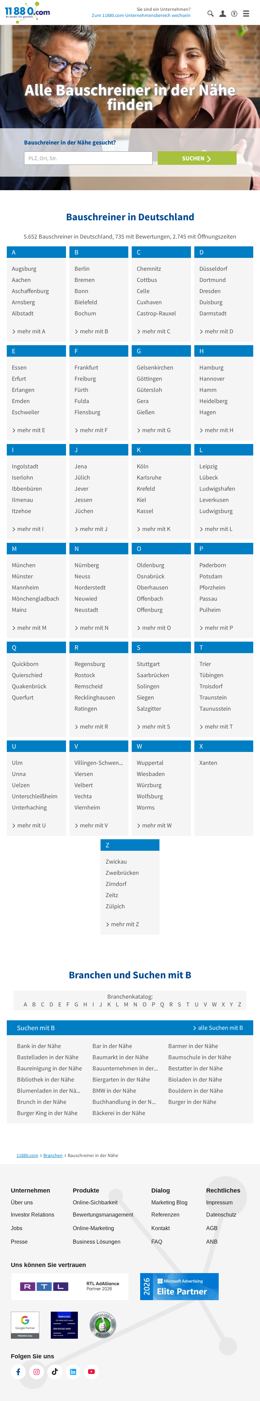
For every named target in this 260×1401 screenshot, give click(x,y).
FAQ (156, 1242)
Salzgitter (149, 708)
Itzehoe (21, 511)
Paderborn (212, 565)
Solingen (148, 686)
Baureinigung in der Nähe (49, 1068)
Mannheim (25, 587)
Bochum (85, 313)
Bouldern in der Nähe (195, 1090)
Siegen (145, 697)
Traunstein (213, 697)
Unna (19, 774)
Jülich (82, 477)
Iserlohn (22, 477)
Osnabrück (151, 576)
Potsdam (210, 576)
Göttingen (149, 378)
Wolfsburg (150, 796)
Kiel (141, 500)
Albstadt (23, 313)
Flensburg (87, 412)
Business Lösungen (97, 1242)
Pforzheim (212, 587)
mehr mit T (218, 726)
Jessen (83, 500)
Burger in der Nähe (192, 1102)
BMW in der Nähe (114, 1090)
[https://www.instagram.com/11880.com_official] (36, 1371)
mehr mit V (93, 825)
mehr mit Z (124, 924)
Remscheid (88, 686)
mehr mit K (155, 529)
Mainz (19, 610)
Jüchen (83, 511)
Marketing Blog (169, 1202)
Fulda (81, 401)
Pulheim (210, 610)
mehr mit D (218, 331)
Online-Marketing (93, 1228)
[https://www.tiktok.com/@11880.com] (54, 1371)
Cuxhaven (149, 302)
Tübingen (211, 675)
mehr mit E (30, 430)
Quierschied (27, 675)
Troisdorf (210, 686)
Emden (21, 401)
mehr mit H (218, 430)
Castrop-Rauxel (156, 313)
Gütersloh (149, 390)
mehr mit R (93, 726)
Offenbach (150, 598)
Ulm (17, 762)
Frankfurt (86, 367)
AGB (212, 1228)
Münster (22, 576)
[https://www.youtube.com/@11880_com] (91, 1371)
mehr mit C (155, 331)
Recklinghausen (94, 697)
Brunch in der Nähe (41, 1102)
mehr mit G (156, 430)
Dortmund (212, 280)
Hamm (208, 390)
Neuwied (85, 598)
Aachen (21, 280)
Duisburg (210, 302)
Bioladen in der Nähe (195, 1079)
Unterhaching (29, 807)
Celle (143, 291)
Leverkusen (214, 500)
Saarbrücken (153, 675)
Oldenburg (150, 565)
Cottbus (147, 280)
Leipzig (208, 466)
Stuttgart (148, 664)
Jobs (16, 1228)
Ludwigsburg (216, 511)
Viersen (83, 774)
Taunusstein (215, 708)
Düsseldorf (213, 268)
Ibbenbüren (27, 488)
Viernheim (87, 807)
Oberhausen (152, 587)
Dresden (210, 291)
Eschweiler (25, 412)
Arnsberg (23, 302)
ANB (212, 1242)
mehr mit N (94, 627)
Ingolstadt (25, 466)
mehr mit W (156, 825)
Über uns (22, 1202)
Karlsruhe (149, 477)
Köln (143, 466)
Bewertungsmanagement (103, 1215)
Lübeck (208, 477)
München (24, 565)
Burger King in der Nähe (47, 1113)
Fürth (81, 390)
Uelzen (21, 785)
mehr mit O (156, 627)
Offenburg (149, 610)
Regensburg (89, 664)
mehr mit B (93, 331)
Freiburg (85, 378)
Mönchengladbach (35, 598)
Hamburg (211, 367)
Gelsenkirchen (155, 367)
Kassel (145, 511)
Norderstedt (90, 587)
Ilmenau (22, 500)
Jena (80, 466)
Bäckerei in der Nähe (118, 1113)
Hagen (207, 412)
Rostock (84, 675)
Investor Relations (32, 1215)
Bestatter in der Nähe (195, 1068)
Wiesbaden (151, 774)
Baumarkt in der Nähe (120, 1057)
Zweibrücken (122, 872)
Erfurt (19, 378)
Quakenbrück (29, 686)
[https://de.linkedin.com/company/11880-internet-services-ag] (73, 1371)
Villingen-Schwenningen (99, 762)
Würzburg (149, 785)
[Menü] (249, 13)
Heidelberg (213, 401)
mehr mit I (30, 529)
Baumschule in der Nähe (199, 1057)
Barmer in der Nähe (193, 1046)
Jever (81, 488)
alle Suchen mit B (220, 1027)
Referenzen (165, 1215)
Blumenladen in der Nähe (49, 1090)
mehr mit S (155, 726)
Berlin (82, 268)
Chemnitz (149, 268)
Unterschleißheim (35, 796)
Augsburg (24, 268)
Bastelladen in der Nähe (48, 1057)
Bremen (84, 280)
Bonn (81, 291)
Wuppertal (150, 762)
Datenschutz (221, 1215)
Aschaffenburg (30, 291)
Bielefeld (85, 302)
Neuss (82, 576)
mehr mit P (218, 627)
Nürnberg (86, 565)
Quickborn (25, 664)
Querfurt (23, 697)
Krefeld (146, 488)
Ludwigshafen (217, 488)
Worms (146, 807)
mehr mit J (93, 529)
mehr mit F (93, 430)
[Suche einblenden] (213, 13)
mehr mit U (31, 825)
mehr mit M (31, 627)
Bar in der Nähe (112, 1046)
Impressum (219, 1202)
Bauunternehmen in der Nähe (125, 1068)
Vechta (83, 796)
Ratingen (85, 708)
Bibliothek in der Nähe (45, 1079)
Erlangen (23, 390)
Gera (143, 401)
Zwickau (116, 861)
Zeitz (112, 895)
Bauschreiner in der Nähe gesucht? (70, 142)
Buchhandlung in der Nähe (125, 1102)
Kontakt (160, 1228)
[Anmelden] (225, 13)
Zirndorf (116, 884)
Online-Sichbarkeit (95, 1202)
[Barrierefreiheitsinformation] (237, 13)
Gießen (146, 412)
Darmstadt (212, 313)
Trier (205, 664)
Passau (208, 598)
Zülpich (115, 906)
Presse (19, 1242)
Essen (19, 367)
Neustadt (86, 610)
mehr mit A (30, 331)
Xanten (208, 762)
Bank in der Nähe (39, 1046)
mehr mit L (218, 529)
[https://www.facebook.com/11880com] (18, 1371)
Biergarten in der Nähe (121, 1079)
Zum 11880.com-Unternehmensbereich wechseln (141, 15)
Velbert (83, 785)
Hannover (211, 378)
